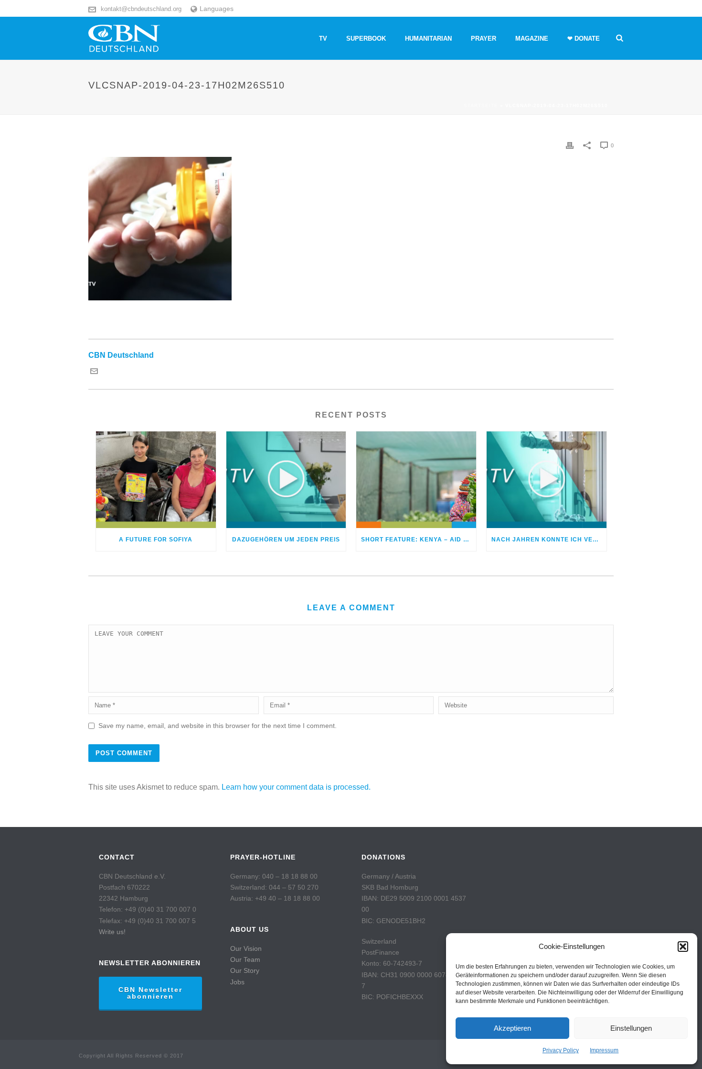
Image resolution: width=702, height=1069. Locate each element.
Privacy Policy (560, 1050)
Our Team (245, 959)
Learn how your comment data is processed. (296, 787)
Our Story (244, 970)
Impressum (604, 1050)
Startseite (481, 105)
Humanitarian (428, 38)
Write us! (112, 932)
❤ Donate (583, 38)
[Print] (570, 145)
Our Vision (246, 948)
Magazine (531, 38)
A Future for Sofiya (155, 539)
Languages (217, 8)
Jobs (237, 982)
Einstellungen (631, 1028)
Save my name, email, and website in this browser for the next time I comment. (217, 725)
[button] (683, 946)
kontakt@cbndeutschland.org (141, 8)
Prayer (483, 38)
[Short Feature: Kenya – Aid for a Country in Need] (416, 479)
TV (323, 38)
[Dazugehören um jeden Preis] (286, 479)
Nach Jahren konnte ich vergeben (548, 539)
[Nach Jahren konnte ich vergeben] (546, 479)
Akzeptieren (512, 1028)
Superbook (366, 38)
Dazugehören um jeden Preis (286, 539)
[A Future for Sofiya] (156, 479)
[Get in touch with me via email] (94, 372)
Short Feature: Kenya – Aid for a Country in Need (418, 539)
